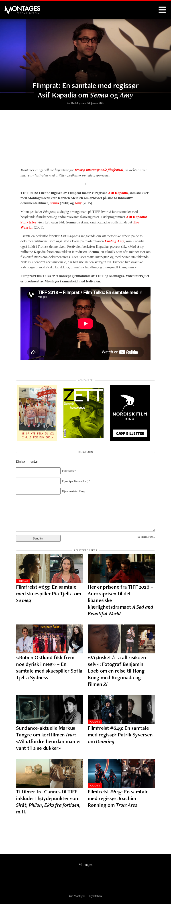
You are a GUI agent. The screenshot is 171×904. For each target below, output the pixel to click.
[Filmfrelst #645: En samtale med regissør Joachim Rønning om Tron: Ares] (121, 773)
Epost (76, 481)
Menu (162, 10)
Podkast (23, 580)
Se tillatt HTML (146, 537)
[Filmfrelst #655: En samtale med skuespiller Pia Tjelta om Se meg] (49, 568)
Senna (54, 202)
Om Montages (77, 896)
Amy (78, 202)
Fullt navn (69, 471)
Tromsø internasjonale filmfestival (98, 169)
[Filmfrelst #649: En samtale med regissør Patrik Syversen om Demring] (121, 709)
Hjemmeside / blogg (73, 491)
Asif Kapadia (118, 192)
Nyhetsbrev (95, 896)
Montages (11, 8)
